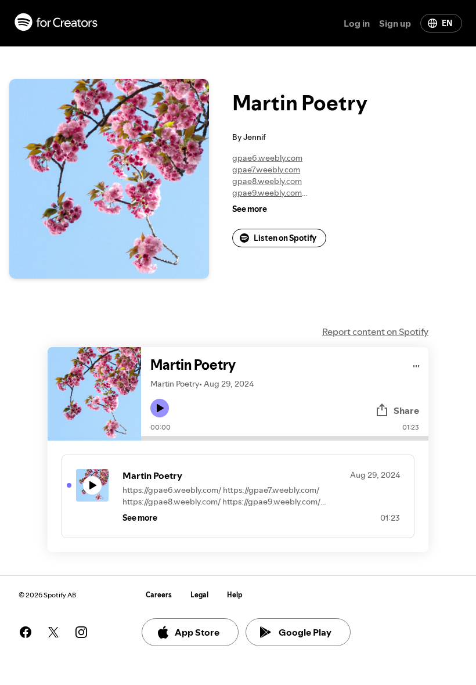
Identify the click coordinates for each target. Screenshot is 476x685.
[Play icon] (159, 408)
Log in (357, 23)
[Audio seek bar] (284, 438)
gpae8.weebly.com (267, 181)
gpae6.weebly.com (267, 158)
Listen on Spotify (285, 238)
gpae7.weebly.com (266, 169)
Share (406, 410)
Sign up (395, 23)
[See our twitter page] (53, 632)
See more (249, 209)
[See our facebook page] (26, 632)
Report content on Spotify (375, 331)
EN (447, 23)
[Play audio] (416, 364)
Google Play (305, 632)
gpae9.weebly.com (267, 193)
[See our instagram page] (81, 632)
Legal (199, 595)
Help (235, 595)
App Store (197, 632)
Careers (159, 595)
